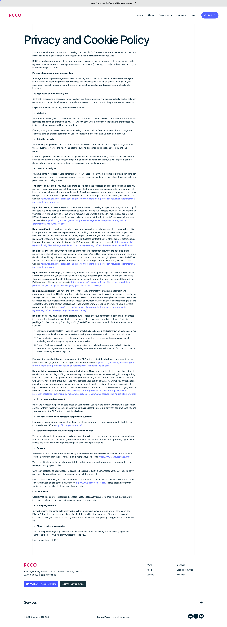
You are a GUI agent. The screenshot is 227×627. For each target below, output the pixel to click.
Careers (150, 574)
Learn (149, 579)
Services (181, 574)
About (149, 569)
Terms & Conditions (121, 617)
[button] (166, 15)
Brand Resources (185, 569)
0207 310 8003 (31, 574)
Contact (181, 565)
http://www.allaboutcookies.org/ (114, 456)
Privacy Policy (103, 617)
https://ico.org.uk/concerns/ (68, 425)
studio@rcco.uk (48, 574)
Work (149, 565)
